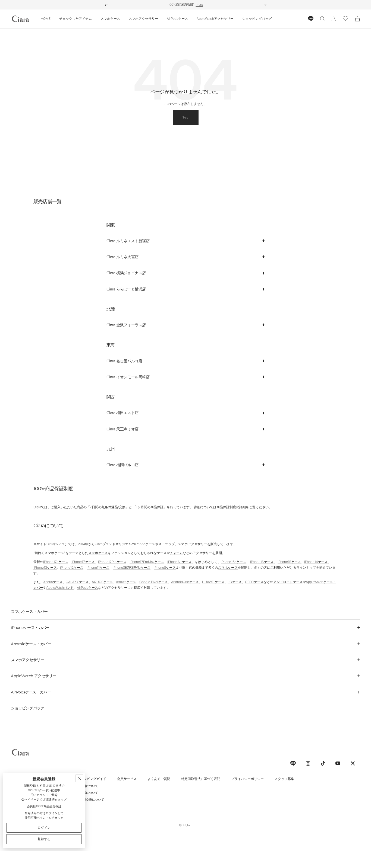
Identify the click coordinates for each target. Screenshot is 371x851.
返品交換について (92, 799)
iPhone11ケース (98, 567)
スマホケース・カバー (29, 611)
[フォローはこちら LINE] (292, 763)
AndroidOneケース (185, 582)
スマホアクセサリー (143, 19)
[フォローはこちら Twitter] (352, 763)
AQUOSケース (102, 582)
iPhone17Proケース (112, 562)
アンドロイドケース (288, 582)
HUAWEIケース (213, 582)
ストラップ (166, 544)
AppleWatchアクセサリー (215, 19)
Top (186, 117)
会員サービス (127, 779)
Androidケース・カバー (31, 643)
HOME (46, 19)
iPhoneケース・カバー (30, 627)
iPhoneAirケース (179, 562)
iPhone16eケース (233, 562)
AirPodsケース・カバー (31, 692)
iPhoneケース (145, 544)
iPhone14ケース (316, 562)
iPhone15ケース (289, 562)
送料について (89, 786)
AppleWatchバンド (60, 588)
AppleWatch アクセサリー (33, 675)
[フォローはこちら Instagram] (307, 763)
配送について (89, 793)
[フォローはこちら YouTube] (337, 763)
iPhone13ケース (45, 567)
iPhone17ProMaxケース (147, 562)
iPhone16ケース (261, 562)
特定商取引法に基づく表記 (200, 779)
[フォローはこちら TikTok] (322, 763)
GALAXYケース (77, 582)
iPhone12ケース (71, 567)
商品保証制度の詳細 (231, 507)
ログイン (52, 813)
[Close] (79, 778)
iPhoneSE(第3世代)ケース (131, 567)
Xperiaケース (52, 582)
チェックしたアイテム (75, 19)
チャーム (176, 553)
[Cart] (357, 18)
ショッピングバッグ (257, 19)
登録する (44, 839)
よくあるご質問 (158, 779)
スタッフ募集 (284, 779)
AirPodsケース (177, 19)
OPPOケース (254, 582)
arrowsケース (126, 582)
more (199, 5)
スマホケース (110, 19)
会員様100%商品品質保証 (44, 806)
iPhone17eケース (55, 562)
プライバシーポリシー (247, 779)
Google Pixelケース (153, 582)
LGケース (235, 582)
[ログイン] (333, 19)
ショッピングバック (27, 708)
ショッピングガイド (91, 779)
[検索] (322, 18)
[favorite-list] (345, 19)
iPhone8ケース (165, 567)
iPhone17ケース (83, 562)
